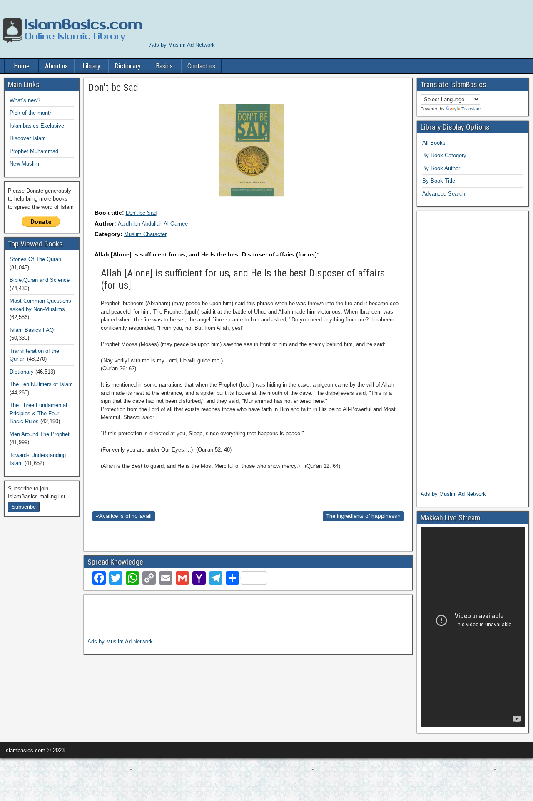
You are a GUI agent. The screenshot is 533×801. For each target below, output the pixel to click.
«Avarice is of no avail (124, 516)
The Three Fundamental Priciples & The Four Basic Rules (38, 413)
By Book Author (441, 168)
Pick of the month (31, 113)
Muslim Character (145, 234)
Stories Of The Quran (35, 259)
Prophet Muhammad (34, 151)
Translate (471, 108)
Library (91, 66)
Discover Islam (28, 138)
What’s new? (25, 100)
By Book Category (444, 155)
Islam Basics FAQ (32, 330)
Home (22, 66)
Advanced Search (443, 194)
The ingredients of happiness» (363, 516)
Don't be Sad (141, 213)
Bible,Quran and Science (40, 280)
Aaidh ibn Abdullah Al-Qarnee (153, 224)
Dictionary (128, 66)
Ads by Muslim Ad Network (182, 45)
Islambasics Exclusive (37, 126)
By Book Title (438, 181)
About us (56, 66)
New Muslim (24, 164)
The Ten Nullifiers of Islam (41, 384)
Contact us (201, 66)
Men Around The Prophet (40, 434)
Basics (164, 66)
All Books (434, 143)
